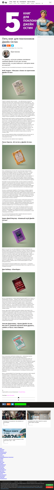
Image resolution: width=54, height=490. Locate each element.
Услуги (1, 459)
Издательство (38, 3)
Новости (10, 3)
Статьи (15, 3)
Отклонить (49, 487)
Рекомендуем (3, 469)
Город (10, 1)
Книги (8, 395)
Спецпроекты (23, 3)
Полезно (2, 467)
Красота (2, 450)
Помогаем (2, 468)
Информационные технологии (6, 457)
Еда (18, 1)
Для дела (2, 471)
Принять (49, 484)
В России (2, 455)
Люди (14, 1)
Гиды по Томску (31, 1)
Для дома (2, 462)
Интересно (2, 466)
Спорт (1, 454)
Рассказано (12, 395)
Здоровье (2, 449)
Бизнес (1, 461)
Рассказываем (3, 474)
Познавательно (3, 478)
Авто (1, 448)
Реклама (32, 3)
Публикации (2, 472)
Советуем (2, 477)
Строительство (3, 452)
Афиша (28, 3)
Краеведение (23, 1)
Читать (1, 473)
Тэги (18, 3)
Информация (3, 464)
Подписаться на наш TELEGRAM (20, 404)
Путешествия (3, 453)
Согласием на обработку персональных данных (25, 487)
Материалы (2, 476)
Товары (1, 458)
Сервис (1, 463)
